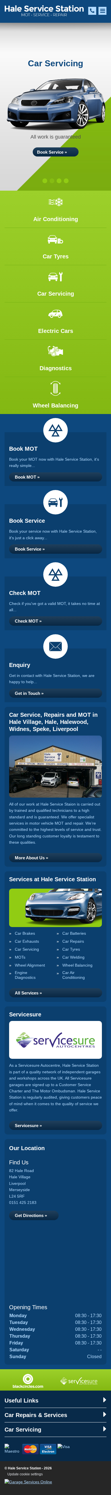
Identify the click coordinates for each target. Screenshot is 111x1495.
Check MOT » (28, 621)
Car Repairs (73, 941)
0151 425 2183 (22, 1202)
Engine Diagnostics (25, 975)
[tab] (44, 180)
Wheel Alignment (30, 965)
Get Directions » (31, 1215)
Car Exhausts (27, 941)
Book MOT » (27, 477)
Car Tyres (71, 949)
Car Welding (73, 957)
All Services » (28, 993)
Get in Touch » (29, 693)
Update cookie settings (25, 1474)
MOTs (20, 957)
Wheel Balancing (77, 965)
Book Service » (52, 152)
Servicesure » (28, 1125)
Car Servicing (27, 949)
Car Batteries (74, 933)
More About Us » (31, 857)
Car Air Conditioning (73, 975)
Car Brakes (25, 933)
